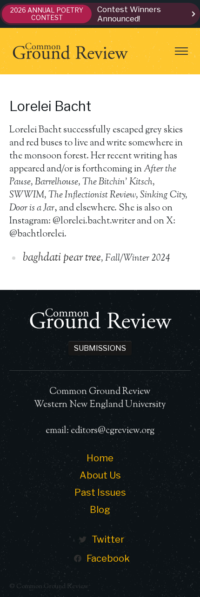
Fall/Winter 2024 (137, 258)
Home (100, 458)
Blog (100, 509)
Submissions (100, 348)
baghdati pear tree (62, 258)
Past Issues (100, 492)
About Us (100, 475)
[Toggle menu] (181, 51)
